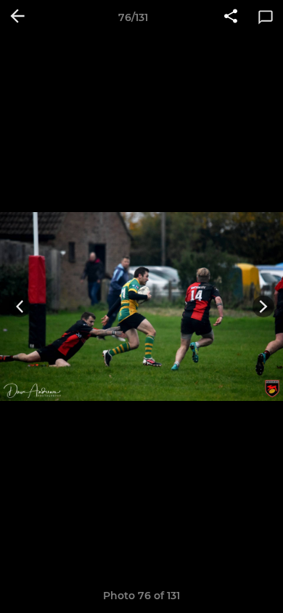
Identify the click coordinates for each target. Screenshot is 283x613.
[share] (230, 17)
